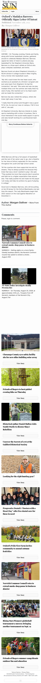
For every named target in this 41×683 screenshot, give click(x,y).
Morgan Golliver (19, 202)
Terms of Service (16, 672)
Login (12, 11)
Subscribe (5, 11)
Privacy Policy (25, 672)
